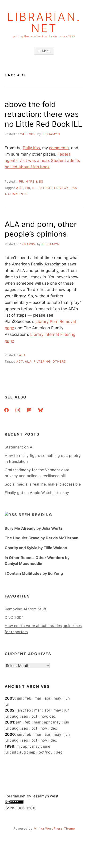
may (57, 698)
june (46, 746)
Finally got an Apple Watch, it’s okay (37, 492)
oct (34, 716)
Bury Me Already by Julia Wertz (33, 528)
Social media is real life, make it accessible (43, 484)
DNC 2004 (14, 617)
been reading (35, 514)
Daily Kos (31, 147)
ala (22, 355)
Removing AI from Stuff (25, 609)
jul (7, 704)
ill (34, 188)
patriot (45, 188)
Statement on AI (19, 447)
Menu (46, 51)
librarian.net (44, 22)
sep (25, 716)
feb (28, 698)
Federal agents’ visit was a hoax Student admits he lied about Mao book (42, 160)
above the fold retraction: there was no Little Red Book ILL (43, 114)
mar (37, 698)
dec (52, 716)
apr (47, 698)
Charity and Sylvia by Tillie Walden (36, 547)
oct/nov (46, 752)
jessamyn (51, 134)
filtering (42, 361)
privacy (61, 188)
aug (15, 716)
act (19, 188)
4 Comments (16, 194)
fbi (27, 188)
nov (44, 716)
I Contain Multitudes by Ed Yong (34, 573)
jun (67, 698)
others (59, 361)
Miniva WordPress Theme (54, 828)
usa (73, 188)
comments (59, 147)
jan (19, 698)
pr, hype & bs (31, 181)
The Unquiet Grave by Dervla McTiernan (41, 538)
